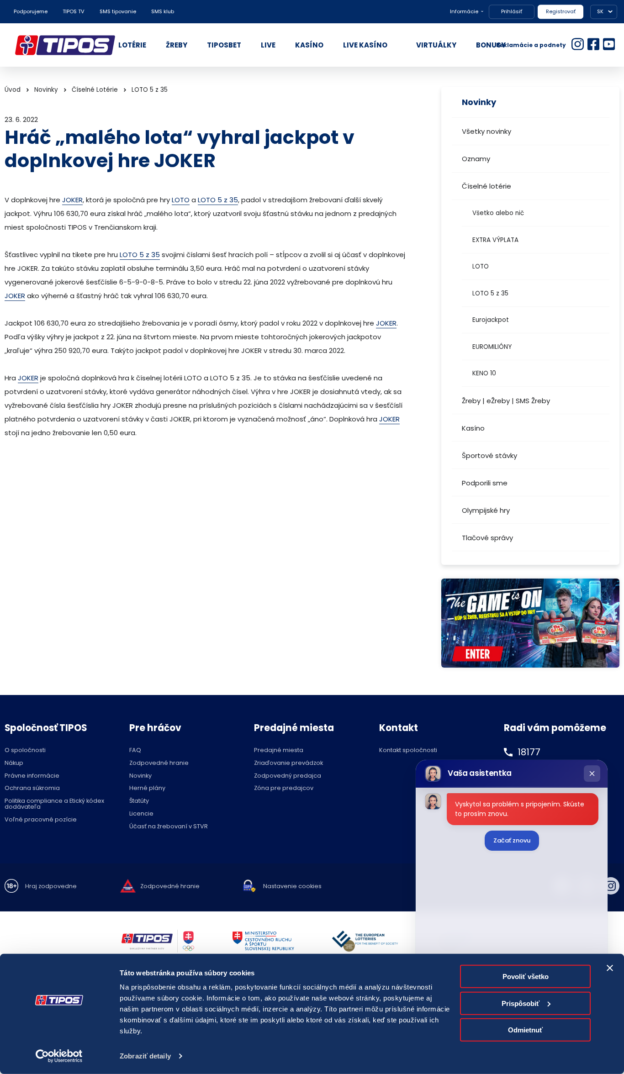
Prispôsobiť (520, 1003)
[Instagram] (610, 886)
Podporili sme (485, 483)
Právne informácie (32, 776)
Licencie (141, 814)
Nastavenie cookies (292, 887)
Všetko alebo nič (498, 213)
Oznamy (476, 158)
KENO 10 (484, 373)
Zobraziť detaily (145, 1056)
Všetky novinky (486, 131)
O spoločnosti (25, 750)
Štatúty (139, 801)
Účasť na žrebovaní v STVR (168, 827)
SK (600, 11)
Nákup (14, 763)
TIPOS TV (74, 11)
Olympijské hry (486, 510)
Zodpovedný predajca (287, 776)
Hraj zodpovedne (51, 887)
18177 (529, 752)
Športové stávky (489, 455)
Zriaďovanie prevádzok (288, 763)
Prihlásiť (511, 11)
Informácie (464, 11)
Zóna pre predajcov (283, 788)
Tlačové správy (487, 537)
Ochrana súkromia (32, 788)
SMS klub (162, 11)
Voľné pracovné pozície (41, 820)
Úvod (13, 89)
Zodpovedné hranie (159, 763)
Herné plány (147, 788)
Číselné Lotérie (95, 89)
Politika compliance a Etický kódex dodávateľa (54, 804)
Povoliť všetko (525, 976)
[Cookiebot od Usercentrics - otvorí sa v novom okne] (59, 1056)
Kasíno (473, 428)
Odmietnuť (525, 1030)
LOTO (480, 266)
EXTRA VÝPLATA (495, 240)
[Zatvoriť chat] (592, 773)
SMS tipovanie (118, 11)
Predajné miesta (278, 750)
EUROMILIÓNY (492, 346)
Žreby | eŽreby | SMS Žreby (506, 400)
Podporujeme (31, 11)
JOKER (72, 200)
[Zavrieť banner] (610, 968)
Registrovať (561, 11)
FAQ (135, 750)
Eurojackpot (490, 320)
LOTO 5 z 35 (490, 293)
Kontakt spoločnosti (408, 750)
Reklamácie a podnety (531, 45)
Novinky (46, 89)
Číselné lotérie (486, 186)
